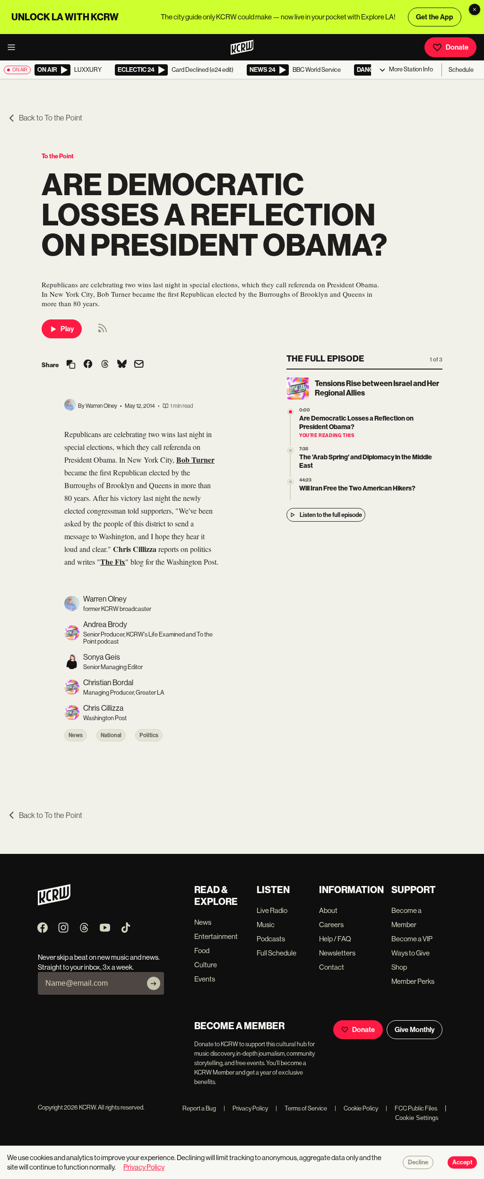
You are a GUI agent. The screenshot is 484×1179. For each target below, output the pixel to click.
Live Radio (272, 910)
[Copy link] (71, 365)
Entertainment (216, 936)
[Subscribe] (153, 983)
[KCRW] (54, 903)
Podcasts (271, 939)
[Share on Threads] (105, 364)
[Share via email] (139, 365)
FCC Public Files (411, 1108)
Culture (205, 965)
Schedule (461, 69)
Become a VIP (411, 939)
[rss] (102, 331)
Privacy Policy (246, 1108)
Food (201, 951)
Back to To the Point (50, 117)
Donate (457, 47)
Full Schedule (276, 953)
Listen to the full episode (331, 514)
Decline (418, 1162)
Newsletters (337, 953)
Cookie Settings (417, 1117)
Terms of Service (301, 1108)
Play (67, 329)
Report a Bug (199, 1108)
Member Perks (412, 981)
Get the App (434, 17)
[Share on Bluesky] (122, 364)
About (328, 910)
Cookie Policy (356, 1108)
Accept (462, 1162)
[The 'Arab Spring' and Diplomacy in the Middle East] (290, 450)
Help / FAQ (335, 939)
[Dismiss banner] (474, 9)
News (76, 735)
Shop (399, 967)
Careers (331, 925)
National (111, 735)
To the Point (58, 156)
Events (204, 979)
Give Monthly (414, 1029)
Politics (148, 735)
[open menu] (14, 47)
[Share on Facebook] (88, 364)
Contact (331, 967)
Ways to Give (410, 953)
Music (266, 925)
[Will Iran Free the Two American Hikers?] (290, 481)
